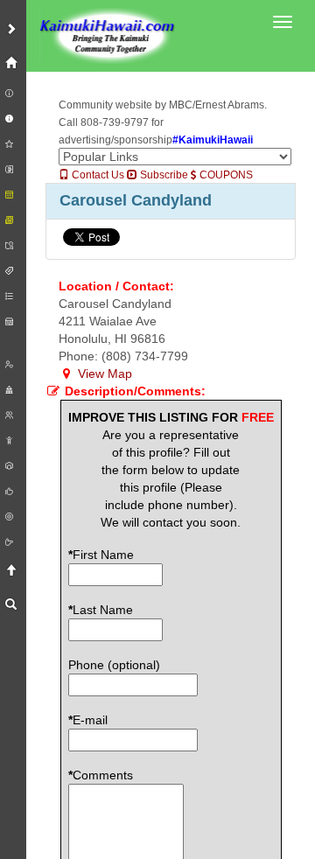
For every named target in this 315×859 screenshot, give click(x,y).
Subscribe (162, 175)
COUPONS (225, 175)
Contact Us (96, 175)
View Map (103, 374)
